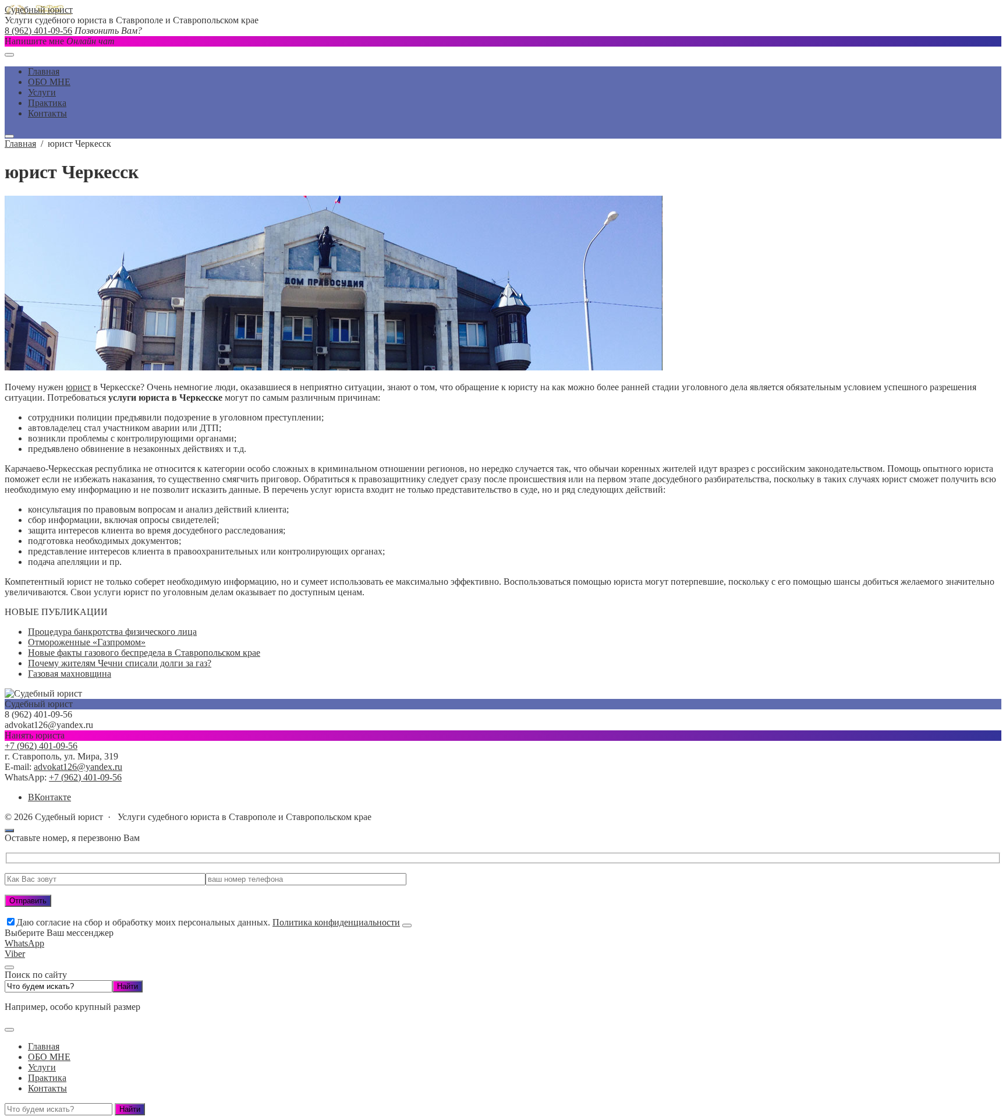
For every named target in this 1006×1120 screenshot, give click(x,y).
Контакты (47, 1088)
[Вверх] (9, 830)
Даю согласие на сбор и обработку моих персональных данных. (208, 922)
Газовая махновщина (69, 674)
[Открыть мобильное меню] (9, 54)
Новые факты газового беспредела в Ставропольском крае (144, 653)
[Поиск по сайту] (9, 136)
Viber (15, 954)
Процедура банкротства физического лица (112, 632)
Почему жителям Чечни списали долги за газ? (119, 663)
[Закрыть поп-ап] (407, 925)
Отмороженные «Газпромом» (87, 642)
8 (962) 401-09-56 (38, 31)
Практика (47, 1078)
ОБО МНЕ (49, 1057)
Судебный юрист (39, 10)
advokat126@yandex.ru (78, 767)
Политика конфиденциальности (336, 922)
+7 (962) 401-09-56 (41, 746)
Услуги (42, 1067)
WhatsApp (24, 943)
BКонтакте (49, 797)
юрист (78, 387)
